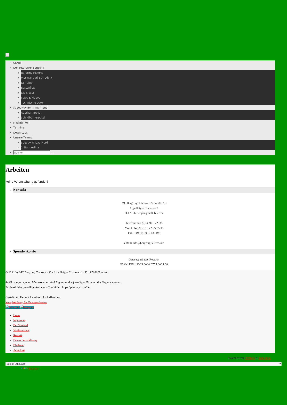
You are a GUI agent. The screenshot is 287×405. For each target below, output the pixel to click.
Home (16, 315)
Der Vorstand (20, 325)
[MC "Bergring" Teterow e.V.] (12, 307)
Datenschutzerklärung (25, 340)
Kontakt (17, 335)
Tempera (250, 358)
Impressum (19, 320)
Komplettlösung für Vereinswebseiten (26, 302)
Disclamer (18, 345)
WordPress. (264, 358)
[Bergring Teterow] (27, 307)
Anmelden (19, 350)
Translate (34, 368)
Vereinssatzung (21, 330)
